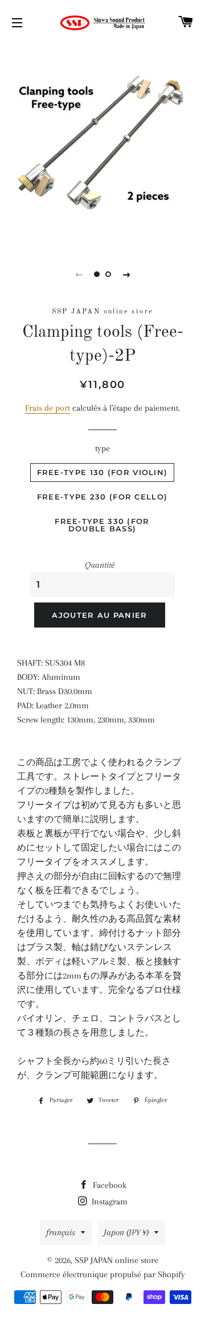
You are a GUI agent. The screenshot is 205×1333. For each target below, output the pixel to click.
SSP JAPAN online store (116, 1260)
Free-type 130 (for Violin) (102, 472)
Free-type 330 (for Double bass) (102, 525)
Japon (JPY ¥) (126, 1232)
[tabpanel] (102, 145)
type (102, 448)
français (60, 1232)
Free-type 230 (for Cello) (102, 496)
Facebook (108, 1185)
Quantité (99, 565)
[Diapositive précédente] (78, 274)
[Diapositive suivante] (126, 274)
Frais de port (47, 408)
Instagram (108, 1201)
